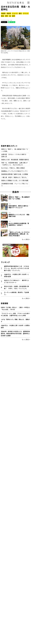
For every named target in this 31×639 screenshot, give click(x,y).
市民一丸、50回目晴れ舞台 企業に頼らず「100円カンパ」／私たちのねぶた (14, 164)
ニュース (15, 13)
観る (2, 16)
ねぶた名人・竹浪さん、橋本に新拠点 (13, 168)
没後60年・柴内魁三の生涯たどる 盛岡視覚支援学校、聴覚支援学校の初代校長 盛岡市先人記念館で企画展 (15, 333)
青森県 (3, 13)
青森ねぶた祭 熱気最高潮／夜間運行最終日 (15, 160)
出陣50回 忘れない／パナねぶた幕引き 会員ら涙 (14, 155)
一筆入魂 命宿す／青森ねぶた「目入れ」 (14, 177)
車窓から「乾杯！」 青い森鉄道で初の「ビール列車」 (14, 150)
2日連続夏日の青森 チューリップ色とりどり (14, 185)
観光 (20, 13)
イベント (25, 13)
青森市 (9, 13)
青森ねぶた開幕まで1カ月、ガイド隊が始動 (14, 180)
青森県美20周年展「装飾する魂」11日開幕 (14, 174)
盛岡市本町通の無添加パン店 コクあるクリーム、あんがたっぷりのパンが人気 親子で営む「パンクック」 (17, 268)
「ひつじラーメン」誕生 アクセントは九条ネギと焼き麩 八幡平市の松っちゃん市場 (15, 314)
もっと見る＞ (26, 239)
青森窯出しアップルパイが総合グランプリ (14, 171)
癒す (6, 16)
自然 (13, 16)
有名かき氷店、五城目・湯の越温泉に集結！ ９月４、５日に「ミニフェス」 (16, 287)
